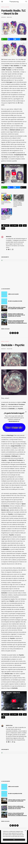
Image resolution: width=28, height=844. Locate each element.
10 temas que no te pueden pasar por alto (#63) (6, 203)
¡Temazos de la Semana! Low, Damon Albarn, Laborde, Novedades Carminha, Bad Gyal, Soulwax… (18, 204)
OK (14, 839)
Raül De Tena (9, 348)
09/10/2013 (3, 17)
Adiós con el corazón (13, 294)
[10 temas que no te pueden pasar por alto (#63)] (6, 197)
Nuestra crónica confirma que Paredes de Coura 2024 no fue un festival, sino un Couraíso (16, 315)
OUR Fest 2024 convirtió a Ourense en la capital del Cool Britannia (16, 308)
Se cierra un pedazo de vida (15, 301)
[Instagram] (15, 333)
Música (2, 7)
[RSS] (17, 333)
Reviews (7, 341)
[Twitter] (13, 333)
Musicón (7, 7)
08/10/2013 (3, 348)
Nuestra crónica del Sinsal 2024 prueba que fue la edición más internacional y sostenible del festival (17, 322)
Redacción (9, 17)
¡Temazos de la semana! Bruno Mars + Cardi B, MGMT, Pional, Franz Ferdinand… (6, 217)
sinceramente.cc (14, 421)
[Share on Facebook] (11, 39)
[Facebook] (10, 333)
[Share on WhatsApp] (4, 39)
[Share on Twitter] (23, 39)
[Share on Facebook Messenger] (17, 39)
